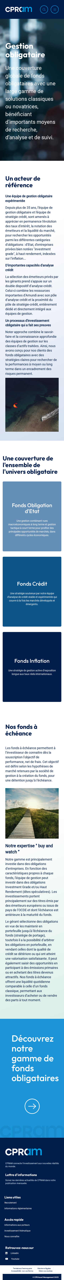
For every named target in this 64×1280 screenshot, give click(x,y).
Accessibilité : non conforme (22, 1271)
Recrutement (10, 1202)
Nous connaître (11, 1236)
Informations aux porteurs (17, 1225)
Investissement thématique (17, 1230)
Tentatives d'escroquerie (22, 1268)
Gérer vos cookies (45, 1271)
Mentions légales (44, 1268)
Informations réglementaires (18, 1208)
